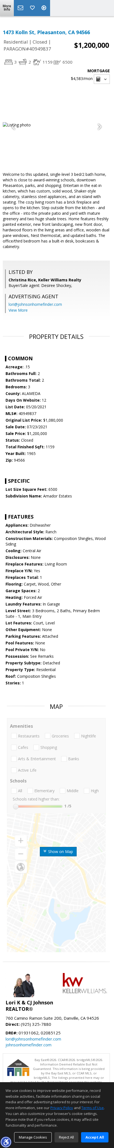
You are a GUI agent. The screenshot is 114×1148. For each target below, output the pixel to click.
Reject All (66, 1137)
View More (18, 310)
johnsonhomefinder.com (28, 1044)
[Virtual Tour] (44, 8)
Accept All (95, 1137)
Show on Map (60, 851)
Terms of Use (92, 1107)
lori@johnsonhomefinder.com (35, 304)
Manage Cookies (33, 1137)
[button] (6, 1142)
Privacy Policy (61, 1107)
